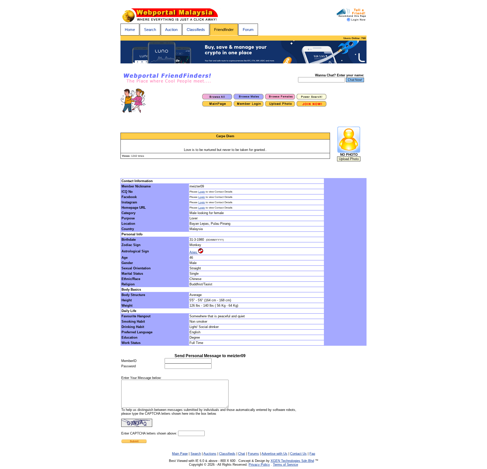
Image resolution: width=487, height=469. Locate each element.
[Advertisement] (345, 262)
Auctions (209, 454)
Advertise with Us (274, 454)
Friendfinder (224, 29)
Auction (171, 29)
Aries (193, 252)
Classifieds (196, 29)
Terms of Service (285, 464)
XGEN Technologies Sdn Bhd (292, 461)
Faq (312, 454)
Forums (253, 454)
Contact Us (298, 454)
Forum (248, 29)
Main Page (180, 454)
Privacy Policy (259, 464)
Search (150, 29)
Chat (241, 454)
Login (201, 191)
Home (130, 29)
